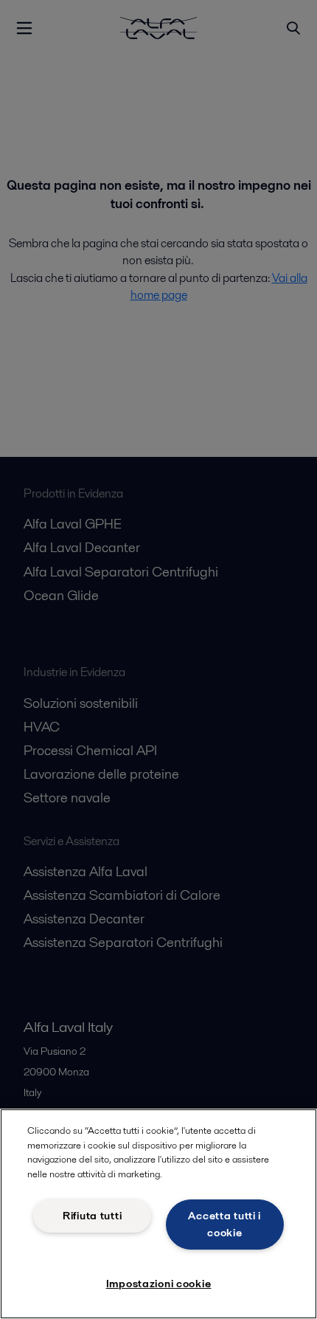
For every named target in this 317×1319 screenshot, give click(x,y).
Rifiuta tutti (92, 1215)
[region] (158, 1214)
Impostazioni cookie (159, 1283)
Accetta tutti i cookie (224, 1224)
